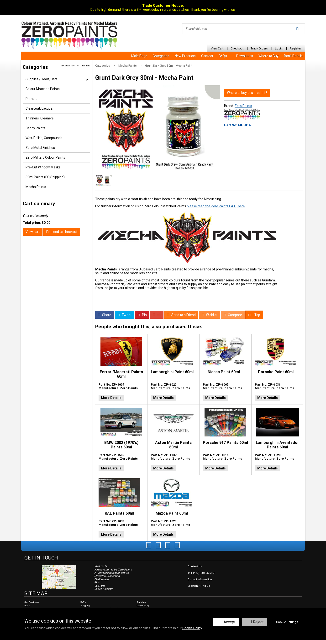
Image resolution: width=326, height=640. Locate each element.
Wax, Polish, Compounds (44, 138)
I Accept (228, 622)
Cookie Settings (287, 622)
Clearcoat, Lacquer (40, 108)
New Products (185, 56)
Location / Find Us (199, 585)
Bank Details (293, 56)
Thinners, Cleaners (40, 118)
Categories (161, 56)
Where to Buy (268, 56)
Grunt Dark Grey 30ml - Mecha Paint (168, 65)
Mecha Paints (127, 65)
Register (295, 48)
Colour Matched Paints (43, 89)
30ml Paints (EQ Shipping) (45, 177)
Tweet (126, 315)
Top (257, 315)
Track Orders (259, 48)
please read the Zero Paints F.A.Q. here (216, 206)
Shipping (85, 605)
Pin (144, 315)
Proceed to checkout (61, 232)
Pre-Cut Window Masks (43, 167)
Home (27, 605)
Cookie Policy (192, 628)
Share (106, 315)
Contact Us (195, 566)
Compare (234, 315)
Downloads (244, 56)
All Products (83, 65)
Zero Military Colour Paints (45, 157)
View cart (33, 232)
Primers (31, 99)
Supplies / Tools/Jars (42, 79)
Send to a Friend (183, 315)
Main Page (139, 56)
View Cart (217, 48)
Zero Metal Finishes (40, 148)
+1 (158, 315)
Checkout (237, 48)
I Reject (257, 622)
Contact (207, 56)
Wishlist (211, 315)
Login (279, 48)
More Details (111, 398)
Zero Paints (243, 106)
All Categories (67, 65)
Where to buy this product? (247, 93)
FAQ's (223, 56)
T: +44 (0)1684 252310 (201, 573)
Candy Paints (35, 128)
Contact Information (200, 579)
